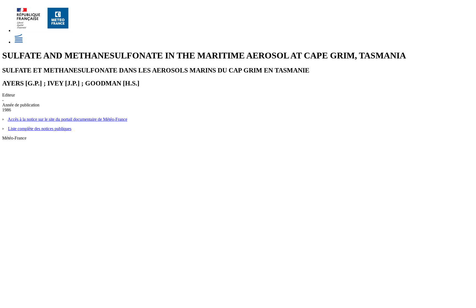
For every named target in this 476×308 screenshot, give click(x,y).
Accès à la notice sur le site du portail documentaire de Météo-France (67, 119)
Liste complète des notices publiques (39, 128)
